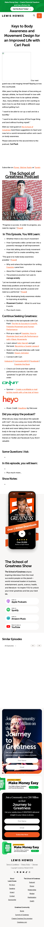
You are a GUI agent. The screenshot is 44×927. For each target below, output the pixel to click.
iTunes (16, 167)
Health (32, 901)
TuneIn (37, 167)
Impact (12, 892)
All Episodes (9, 646)
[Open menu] (39, 15)
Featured (32, 882)
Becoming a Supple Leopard (27, 346)
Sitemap (35, 864)
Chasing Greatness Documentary (22, 918)
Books (22, 911)
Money (32, 886)
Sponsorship (12, 900)
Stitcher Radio (26, 167)
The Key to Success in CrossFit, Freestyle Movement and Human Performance (21, 326)
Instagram (8, 361)
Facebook (34, 361)
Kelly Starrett (22, 343)
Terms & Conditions (12, 864)
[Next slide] (39, 645)
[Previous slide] (33, 645)
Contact (12, 896)
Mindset (31, 893)
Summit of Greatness (22, 915)
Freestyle (10, 267)
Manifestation (32, 897)
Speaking (12, 888)
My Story (12, 885)
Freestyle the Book (22, 364)
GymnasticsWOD (21, 361)
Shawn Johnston (21, 353)
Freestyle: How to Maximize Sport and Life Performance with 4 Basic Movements (22, 336)
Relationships (32, 890)
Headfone (22, 408)
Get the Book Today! (20, 9)
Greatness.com (22, 922)
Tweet (20, 228)
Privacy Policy (25, 864)
